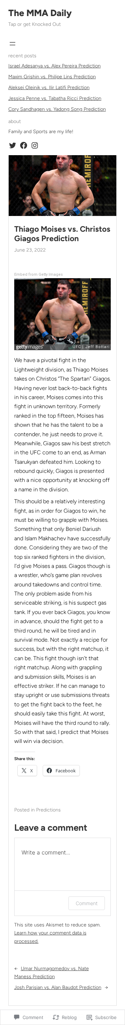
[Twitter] (12, 145)
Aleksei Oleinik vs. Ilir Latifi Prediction (49, 88)
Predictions (48, 810)
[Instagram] (35, 145)
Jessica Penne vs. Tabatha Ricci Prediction (54, 98)
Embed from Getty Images (38, 274)
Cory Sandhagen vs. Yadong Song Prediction (57, 109)
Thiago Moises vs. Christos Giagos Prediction (62, 233)
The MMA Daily (40, 13)
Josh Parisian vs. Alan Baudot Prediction (57, 987)
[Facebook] (23, 145)
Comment (87, 903)
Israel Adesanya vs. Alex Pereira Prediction (54, 66)
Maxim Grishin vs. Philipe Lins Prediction (52, 77)
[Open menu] (12, 43)
